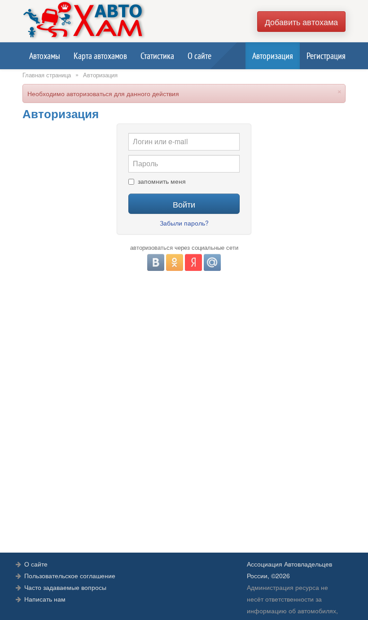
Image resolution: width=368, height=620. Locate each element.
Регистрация (326, 56)
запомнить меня (162, 181)
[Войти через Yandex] (193, 262)
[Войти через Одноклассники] (174, 262)
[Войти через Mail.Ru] (212, 262)
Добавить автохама (301, 21)
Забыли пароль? (184, 222)
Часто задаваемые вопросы (65, 587)
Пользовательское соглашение (69, 575)
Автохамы (44, 56)
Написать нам (45, 598)
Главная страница (46, 75)
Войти (184, 204)
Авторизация (272, 56)
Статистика (157, 56)
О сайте (199, 56)
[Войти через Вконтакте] (155, 262)
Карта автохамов (100, 56)
